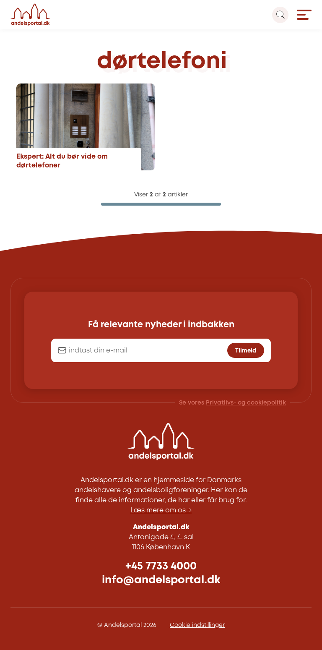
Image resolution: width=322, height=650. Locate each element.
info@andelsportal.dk (161, 580)
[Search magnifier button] (280, 15)
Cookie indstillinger (197, 625)
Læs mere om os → (161, 510)
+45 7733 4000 (161, 566)
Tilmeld (245, 350)
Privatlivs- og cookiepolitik (246, 402)
